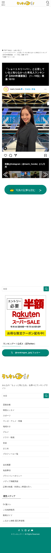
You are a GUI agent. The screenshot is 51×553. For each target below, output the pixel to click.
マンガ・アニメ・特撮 (12, 421)
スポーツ (7, 415)
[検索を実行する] (46, 288)
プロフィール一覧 (10, 454)
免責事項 (7, 470)
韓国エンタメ (8, 410)
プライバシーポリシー (12, 475)
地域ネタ (7, 426)
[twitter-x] (22, 530)
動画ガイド (8, 515)
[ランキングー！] (25, 3)
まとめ (6, 448)
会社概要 (7, 464)
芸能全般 (7, 404)
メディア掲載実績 (10, 481)
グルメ (6, 432)
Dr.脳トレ (7, 504)
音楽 (5, 443)
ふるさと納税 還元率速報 (13, 520)
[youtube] (32, 530)
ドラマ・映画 (8, 437)
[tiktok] (29, 530)
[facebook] (19, 530)
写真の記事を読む (25, 190)
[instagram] (25, 530)
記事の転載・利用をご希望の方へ (17, 486)
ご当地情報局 (8, 509)
